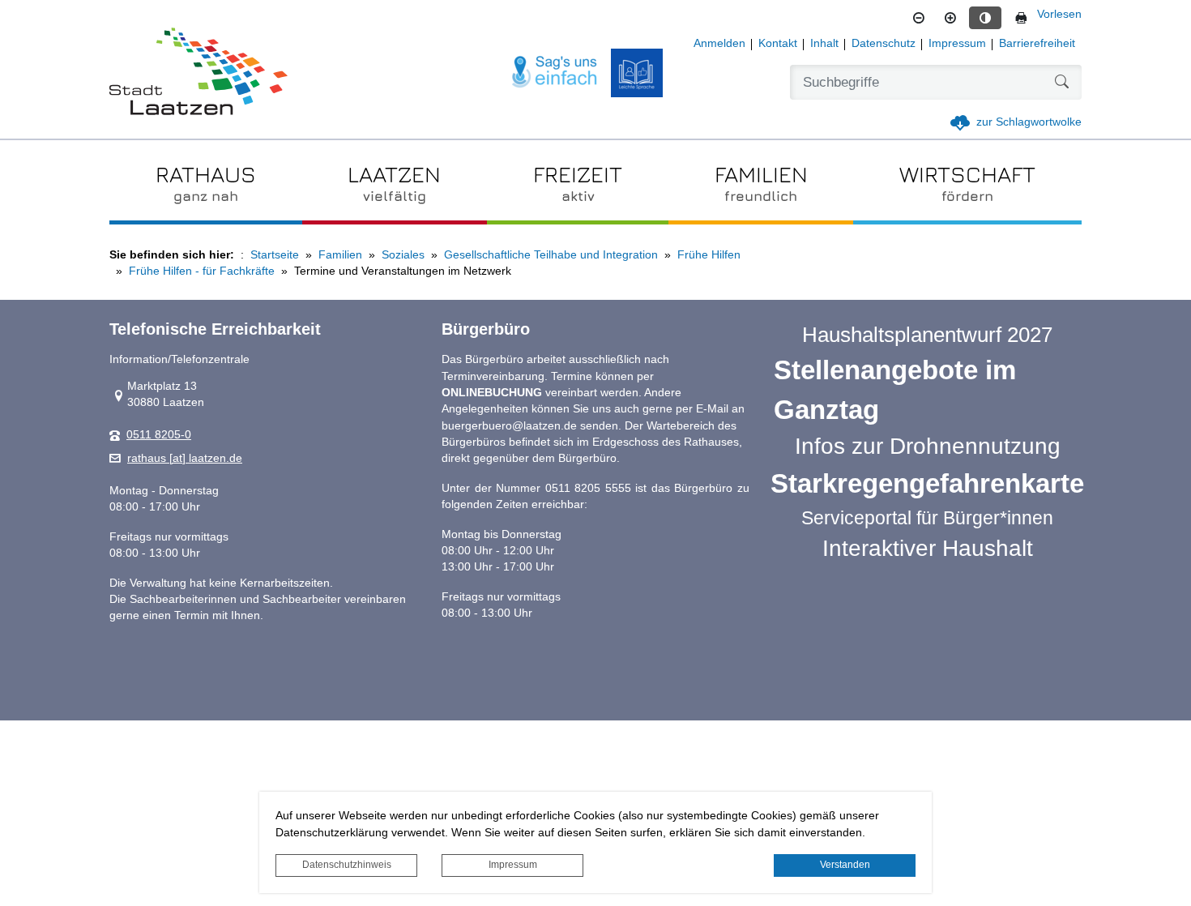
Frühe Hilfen (709, 255)
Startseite (274, 255)
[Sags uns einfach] (555, 72)
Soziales (403, 255)
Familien (340, 255)
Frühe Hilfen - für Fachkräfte (202, 271)
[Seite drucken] (1021, 17)
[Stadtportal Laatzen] (198, 73)
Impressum (513, 864)
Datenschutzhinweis (346, 864)
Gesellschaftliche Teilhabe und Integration (551, 255)
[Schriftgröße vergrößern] (950, 17)
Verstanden (845, 864)
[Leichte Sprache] (637, 73)
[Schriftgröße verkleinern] (919, 17)
